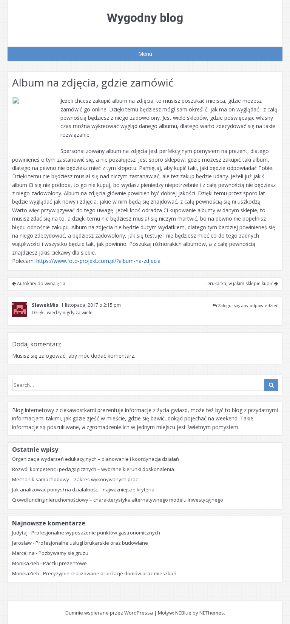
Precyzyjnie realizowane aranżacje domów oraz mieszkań (109, 573)
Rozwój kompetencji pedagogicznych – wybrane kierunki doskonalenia (93, 469)
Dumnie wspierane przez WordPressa (109, 612)
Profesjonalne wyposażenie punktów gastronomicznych (95, 532)
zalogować (52, 355)
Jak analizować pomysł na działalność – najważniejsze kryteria (83, 489)
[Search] (271, 385)
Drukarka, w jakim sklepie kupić (240, 283)
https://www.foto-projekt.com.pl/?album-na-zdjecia (98, 260)
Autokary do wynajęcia (40, 283)
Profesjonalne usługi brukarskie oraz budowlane (91, 542)
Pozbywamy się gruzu (63, 553)
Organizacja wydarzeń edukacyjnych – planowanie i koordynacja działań (95, 459)
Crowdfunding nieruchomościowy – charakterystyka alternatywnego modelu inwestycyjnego (117, 499)
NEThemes (211, 612)
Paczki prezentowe (65, 563)
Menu (145, 53)
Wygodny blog (145, 18)
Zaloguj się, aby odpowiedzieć (248, 305)
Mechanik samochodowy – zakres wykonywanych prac (75, 479)
